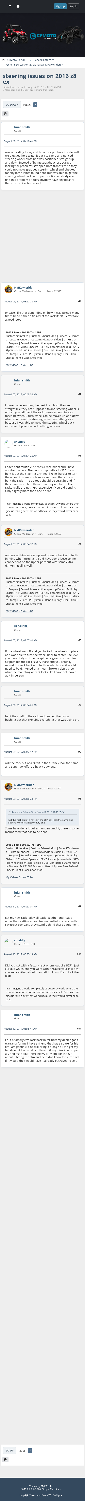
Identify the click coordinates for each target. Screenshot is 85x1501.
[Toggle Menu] (10, 6)
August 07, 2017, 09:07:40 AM (20, 640)
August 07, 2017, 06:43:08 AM (20, 394)
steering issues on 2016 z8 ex (39, 78)
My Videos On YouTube (19, 365)
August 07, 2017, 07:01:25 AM (20, 455)
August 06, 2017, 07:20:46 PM (20, 141)
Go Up (9, 1450)
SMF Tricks (47, 1486)
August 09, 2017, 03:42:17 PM (20, 752)
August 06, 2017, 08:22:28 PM (20, 301)
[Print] (5, 113)
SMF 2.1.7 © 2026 (31, 1489)
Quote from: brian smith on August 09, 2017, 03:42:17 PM (37, 811)
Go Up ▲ (57, 1495)
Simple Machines (51, 1489)
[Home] (18, 6)
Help (22, 1495)
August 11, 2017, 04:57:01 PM (20, 906)
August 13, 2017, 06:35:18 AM (20, 954)
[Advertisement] (42, 236)
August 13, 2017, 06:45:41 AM (20, 1028)
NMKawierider (51, 64)
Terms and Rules (38, 1495)
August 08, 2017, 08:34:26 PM (20, 705)
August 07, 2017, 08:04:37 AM (20, 544)
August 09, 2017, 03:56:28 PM (20, 799)
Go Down (12, 104)
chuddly (19, 442)
